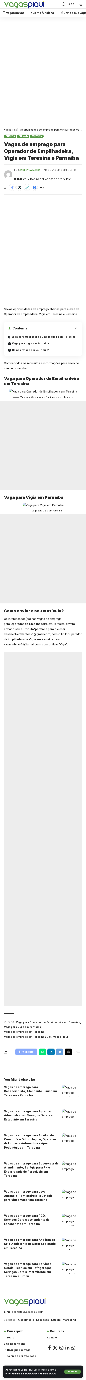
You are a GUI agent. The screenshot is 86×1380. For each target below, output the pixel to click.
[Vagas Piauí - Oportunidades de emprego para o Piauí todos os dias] (24, 4)
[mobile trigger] (78, 4)
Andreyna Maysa (29, 170)
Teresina (36, 136)
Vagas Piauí (60, 1036)
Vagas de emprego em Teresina (24, 1031)
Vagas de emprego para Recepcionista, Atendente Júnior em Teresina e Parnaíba (30, 1091)
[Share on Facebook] (12, 187)
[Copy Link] (27, 187)
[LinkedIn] (67, 1348)
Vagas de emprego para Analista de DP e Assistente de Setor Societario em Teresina (30, 1244)
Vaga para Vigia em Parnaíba (30, 343)
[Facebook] (49, 1348)
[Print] (34, 187)
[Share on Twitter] (19, 187)
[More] (41, 187)
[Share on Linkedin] (51, 1052)
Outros (10, 136)
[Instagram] (61, 1348)
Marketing (69, 1319)
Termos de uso (48, 1373)
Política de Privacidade (24, 1373)
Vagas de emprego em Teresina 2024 (28, 1036)
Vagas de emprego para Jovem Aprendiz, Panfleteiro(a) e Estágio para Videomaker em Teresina (28, 1195)
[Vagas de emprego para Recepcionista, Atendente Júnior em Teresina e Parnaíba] (72, 1091)
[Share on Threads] (68, 1052)
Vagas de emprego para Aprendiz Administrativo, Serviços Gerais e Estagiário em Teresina (28, 1115)
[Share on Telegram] (59, 1052)
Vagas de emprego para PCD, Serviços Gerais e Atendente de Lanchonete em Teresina (27, 1220)
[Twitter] (55, 1348)
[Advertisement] (43, 73)
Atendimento (26, 1319)
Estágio (56, 1319)
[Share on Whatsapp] (42, 1052)
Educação (42, 1319)
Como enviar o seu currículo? (31, 350)
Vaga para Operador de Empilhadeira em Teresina (43, 336)
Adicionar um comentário (60, 170)
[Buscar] (63, 4)
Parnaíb (23, 136)
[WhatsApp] (73, 1348)
